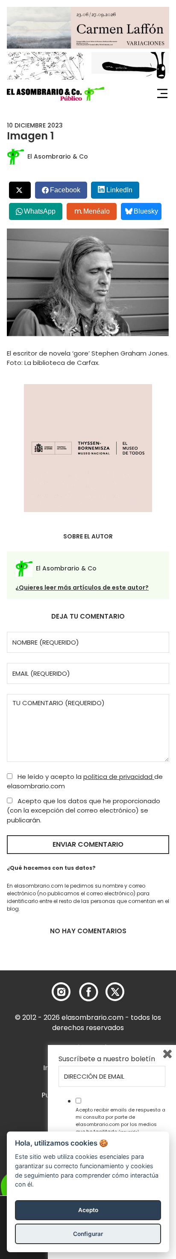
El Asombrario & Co (57, 156)
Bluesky (146, 211)
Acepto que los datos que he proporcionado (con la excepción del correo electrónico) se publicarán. (83, 810)
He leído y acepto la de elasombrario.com (85, 781)
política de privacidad (118, 776)
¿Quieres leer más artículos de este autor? (82, 587)
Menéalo (96, 211)
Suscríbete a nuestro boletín (107, 1059)
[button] (55, 94)
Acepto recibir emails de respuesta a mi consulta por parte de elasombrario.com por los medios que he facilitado (120, 1120)
